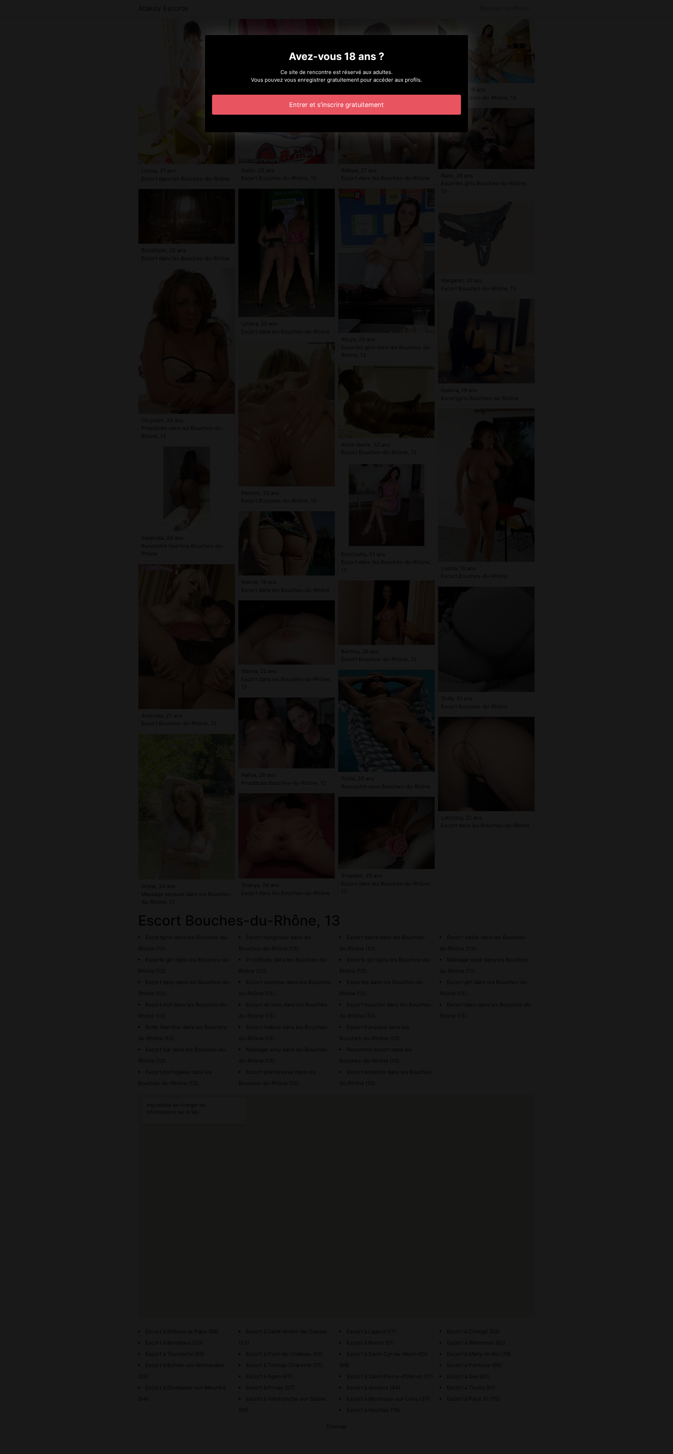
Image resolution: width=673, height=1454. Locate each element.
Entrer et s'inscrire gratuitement (336, 104)
